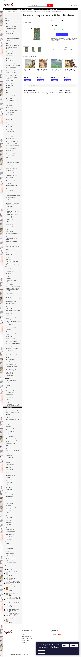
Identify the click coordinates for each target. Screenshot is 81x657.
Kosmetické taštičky (10, 389)
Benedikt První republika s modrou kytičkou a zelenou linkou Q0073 (13, 295)
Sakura (7, 94)
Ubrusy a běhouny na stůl (11, 433)
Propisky (8, 474)
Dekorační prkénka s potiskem (12, 450)
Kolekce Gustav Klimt (10, 69)
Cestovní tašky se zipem (11, 63)
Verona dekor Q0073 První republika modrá (11, 373)
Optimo (7, 345)
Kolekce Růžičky (9, 133)
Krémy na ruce (9, 505)
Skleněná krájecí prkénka (11, 216)
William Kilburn (9, 98)
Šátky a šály (8, 417)
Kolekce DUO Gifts (10, 82)
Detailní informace (55, 43)
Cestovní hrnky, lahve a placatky (13, 233)
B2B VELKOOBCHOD (9, 538)
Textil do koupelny (10, 428)
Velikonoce (8, 486)
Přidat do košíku (63, 34)
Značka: (28, 22)
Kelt (7, 326)
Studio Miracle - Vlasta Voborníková (11, 281)
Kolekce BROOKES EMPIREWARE (13, 110)
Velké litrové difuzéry (10, 519)
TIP (5, 565)
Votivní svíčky (9, 520)
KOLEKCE (7, 20)
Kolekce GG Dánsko (10, 155)
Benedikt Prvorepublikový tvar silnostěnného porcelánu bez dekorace (12, 289)
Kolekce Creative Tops (10, 147)
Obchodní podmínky (26, 636)
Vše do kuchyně (9, 226)
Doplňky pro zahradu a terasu (12, 453)
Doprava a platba (25, 640)
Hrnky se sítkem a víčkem (11, 243)
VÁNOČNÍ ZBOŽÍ (8, 536)
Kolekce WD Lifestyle (10, 30)
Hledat (50, 5)
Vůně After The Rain (10, 534)
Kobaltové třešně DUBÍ (11, 327)
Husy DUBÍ (8, 319)
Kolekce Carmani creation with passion (12, 24)
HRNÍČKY (7, 229)
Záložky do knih (9, 489)
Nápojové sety (9, 273)
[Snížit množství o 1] (55, 35)
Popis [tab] (25, 85)
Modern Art (8, 90)
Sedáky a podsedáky (10, 409)
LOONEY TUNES (9, 50)
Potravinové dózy (9, 206)
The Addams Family (10, 53)
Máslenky (8, 193)
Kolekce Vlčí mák (9, 136)
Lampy (7, 460)
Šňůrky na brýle (9, 421)
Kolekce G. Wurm (9, 107)
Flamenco (8, 315)
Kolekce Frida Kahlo (10, 80)
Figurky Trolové (9, 441)
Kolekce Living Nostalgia (11, 143)
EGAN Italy (8, 42)
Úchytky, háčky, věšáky (11, 480)
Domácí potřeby (9, 177)
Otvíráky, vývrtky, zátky (11, 197)
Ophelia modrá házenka (11, 338)
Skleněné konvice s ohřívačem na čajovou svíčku (13, 212)
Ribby (7, 357)
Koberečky (8, 387)
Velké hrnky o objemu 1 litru (12, 261)
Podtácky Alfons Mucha (11, 26)
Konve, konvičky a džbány (11, 185)
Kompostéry (8, 183)
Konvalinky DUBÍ (9, 329)
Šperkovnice (8, 422)
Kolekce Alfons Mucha (10, 70)
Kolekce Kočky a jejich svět (11, 122)
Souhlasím (74, 645)
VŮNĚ (6, 492)
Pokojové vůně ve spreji (11, 507)
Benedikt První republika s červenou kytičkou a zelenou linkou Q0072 (13, 299)
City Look (8, 157)
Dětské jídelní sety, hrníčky (11, 172)
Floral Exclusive (9, 85)
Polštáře (8, 402)
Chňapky (8, 385)
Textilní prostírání (10, 429)
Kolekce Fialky (9, 134)
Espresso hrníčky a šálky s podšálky (11, 239)
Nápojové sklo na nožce (11, 271)
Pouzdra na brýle (9, 407)
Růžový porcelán (9, 361)
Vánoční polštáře (9, 560)
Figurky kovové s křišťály (11, 440)
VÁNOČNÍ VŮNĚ (9, 548)
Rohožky (8, 414)
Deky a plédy (8, 382)
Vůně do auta (9, 527)
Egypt (7, 312)
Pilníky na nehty (9, 401)
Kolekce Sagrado (9, 117)
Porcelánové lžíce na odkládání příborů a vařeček (12, 204)
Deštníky (8, 383)
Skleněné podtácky (10, 217)
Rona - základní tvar (10, 359)
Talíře (7, 221)
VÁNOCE (6, 541)
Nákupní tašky (9, 62)
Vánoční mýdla (9, 517)
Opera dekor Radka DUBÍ (11, 341)
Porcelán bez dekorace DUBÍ (12, 348)
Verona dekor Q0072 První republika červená (11, 370)
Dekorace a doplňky (10, 447)
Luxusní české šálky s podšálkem (13, 333)
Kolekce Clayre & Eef (10, 109)
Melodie (7, 334)
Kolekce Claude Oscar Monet (12, 74)
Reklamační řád (25, 634)
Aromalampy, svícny (10, 443)
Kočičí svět (8, 89)
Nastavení (41, 652)
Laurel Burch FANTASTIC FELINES (11, 48)
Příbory (7, 209)
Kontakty (24, 632)
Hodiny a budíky (9, 457)
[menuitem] (5, 9)
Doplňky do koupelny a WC (12, 452)
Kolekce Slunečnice (10, 138)
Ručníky (8, 416)
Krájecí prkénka (9, 190)
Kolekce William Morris (11, 75)
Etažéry (7, 179)
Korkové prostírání (10, 188)
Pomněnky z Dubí (10, 346)
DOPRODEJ (7, 564)
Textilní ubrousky (10, 431)
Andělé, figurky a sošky (11, 438)
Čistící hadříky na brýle (11, 380)
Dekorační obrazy (10, 448)
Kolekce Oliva (9, 126)
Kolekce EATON (9, 114)
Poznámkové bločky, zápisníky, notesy (12, 471)
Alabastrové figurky (10, 436)
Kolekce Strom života (10, 121)
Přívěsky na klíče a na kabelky (12, 412)
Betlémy (7, 543)
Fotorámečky (9, 455)
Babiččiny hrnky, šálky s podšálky (13, 264)
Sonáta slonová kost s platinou (12, 362)
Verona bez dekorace (10, 368)
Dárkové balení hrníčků (11, 236)
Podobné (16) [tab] (32, 85)
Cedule (7, 445)
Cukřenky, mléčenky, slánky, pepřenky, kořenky (12, 166)
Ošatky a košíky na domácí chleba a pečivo (13, 199)
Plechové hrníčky (9, 256)
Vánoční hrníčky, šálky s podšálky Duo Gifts (13, 96)
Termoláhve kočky (10, 102)
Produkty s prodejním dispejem (12, 162)
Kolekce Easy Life (9, 33)
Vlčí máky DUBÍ (9, 375)
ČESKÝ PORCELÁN (9, 283)
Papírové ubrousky (10, 464)
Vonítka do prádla (10, 529)
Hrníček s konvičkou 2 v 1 (11, 251)
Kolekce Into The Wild (10, 129)
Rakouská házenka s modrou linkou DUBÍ (12, 355)
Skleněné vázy (9, 278)
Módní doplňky (9, 397)
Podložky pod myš (10, 466)
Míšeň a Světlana (9, 254)
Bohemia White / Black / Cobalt (12, 305)
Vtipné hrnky (9, 263)
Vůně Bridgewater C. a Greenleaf (13, 65)
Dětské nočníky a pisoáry (11, 175)
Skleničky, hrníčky (10, 276)
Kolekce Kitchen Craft (10, 31)
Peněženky (8, 399)
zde (38, 648)
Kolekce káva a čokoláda (11, 124)
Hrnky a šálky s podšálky (11, 241)
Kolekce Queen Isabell (10, 152)
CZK (69, 1)
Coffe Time (8, 103)
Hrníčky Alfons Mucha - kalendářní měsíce (13, 248)
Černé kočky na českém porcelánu (13, 310)
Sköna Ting (8, 160)
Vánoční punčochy (10, 551)
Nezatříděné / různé (10, 377)
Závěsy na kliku (9, 491)
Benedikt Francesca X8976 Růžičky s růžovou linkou (13, 292)
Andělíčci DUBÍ (9, 284)
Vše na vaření (9, 228)
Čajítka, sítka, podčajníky (11, 168)
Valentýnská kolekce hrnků (12, 100)
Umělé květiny (9, 482)
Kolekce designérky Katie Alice (12, 145)
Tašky (7, 424)
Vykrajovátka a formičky (11, 562)
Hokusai (8, 87)
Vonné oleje (8, 526)
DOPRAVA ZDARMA (9, 539)
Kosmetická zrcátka (10, 390)
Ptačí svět (8, 40)
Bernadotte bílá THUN (10, 303)
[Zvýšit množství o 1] (55, 34)
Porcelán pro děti (9, 350)
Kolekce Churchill (10, 112)
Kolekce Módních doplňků (11, 140)
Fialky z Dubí (9, 313)
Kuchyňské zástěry (10, 394)
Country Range (9, 308)
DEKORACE (7, 435)
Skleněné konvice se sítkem (12, 214)
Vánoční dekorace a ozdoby (12, 550)
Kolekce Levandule (10, 131)
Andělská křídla (9, 494)
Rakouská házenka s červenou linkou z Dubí (12, 352)
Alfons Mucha (9, 426)
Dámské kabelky (9, 60)
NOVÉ (6, 18)
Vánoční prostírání (10, 553)
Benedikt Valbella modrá (11, 301)
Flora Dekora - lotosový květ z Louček (12, 317)
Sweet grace (8, 510)
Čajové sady (8, 235)
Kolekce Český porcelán (11, 67)
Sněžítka (8, 477)
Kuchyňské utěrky (10, 392)
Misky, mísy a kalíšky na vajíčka (13, 195)
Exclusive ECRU (9, 83)
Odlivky (7, 275)
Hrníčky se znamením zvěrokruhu (13, 246)
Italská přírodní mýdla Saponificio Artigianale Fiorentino (13, 498)
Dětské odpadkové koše (11, 173)
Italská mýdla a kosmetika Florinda (11, 501)
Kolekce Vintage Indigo (11, 128)
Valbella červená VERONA (11, 366)
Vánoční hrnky (9, 257)
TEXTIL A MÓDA (8, 378)
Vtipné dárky (9, 487)
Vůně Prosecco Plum (10, 531)
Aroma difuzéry (9, 496)
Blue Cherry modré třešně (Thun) (13, 286)
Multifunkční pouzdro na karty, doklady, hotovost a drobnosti (12, 405)
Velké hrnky (8, 259)
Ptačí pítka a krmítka (10, 475)
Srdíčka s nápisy (9, 479)
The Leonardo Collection (11, 28)
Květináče (8, 459)
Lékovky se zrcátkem (10, 396)
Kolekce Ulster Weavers (11, 35)
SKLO (6, 266)
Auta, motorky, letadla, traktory (12, 22)
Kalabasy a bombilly (10, 252)
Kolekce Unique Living (11, 153)
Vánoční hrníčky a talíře (11, 558)
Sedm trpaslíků (9, 51)
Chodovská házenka (10, 324)
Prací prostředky (9, 508)
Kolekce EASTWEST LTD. (11, 115)
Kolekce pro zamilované (11, 148)
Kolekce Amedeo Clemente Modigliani (11, 78)
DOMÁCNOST (7, 164)
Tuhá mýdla (8, 514)
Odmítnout (65, 645)
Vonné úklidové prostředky (12, 533)
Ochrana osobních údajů (27, 638)
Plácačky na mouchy (10, 201)
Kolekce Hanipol (9, 119)
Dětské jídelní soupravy (11, 170)
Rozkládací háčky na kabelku (12, 410)
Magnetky (8, 462)
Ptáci (7, 92)
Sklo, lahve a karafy (10, 219)
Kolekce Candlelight (10, 150)
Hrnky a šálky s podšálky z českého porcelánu (13, 322)
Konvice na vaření (10, 187)
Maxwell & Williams (10, 159)
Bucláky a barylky (10, 231)
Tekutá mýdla (9, 515)
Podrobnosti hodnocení (66, 20)
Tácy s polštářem (9, 224)
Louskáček (8, 546)
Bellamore (8, 43)
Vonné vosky (8, 524)
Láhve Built (8, 192)
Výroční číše (8, 268)
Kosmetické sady (9, 503)
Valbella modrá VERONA (11, 364)
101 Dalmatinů (9, 55)
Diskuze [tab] (39, 85)
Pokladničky (8, 467)
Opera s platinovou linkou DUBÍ (13, 343)
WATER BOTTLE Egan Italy (12, 57)
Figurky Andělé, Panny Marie (12, 545)
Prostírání (8, 208)
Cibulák (7, 306)
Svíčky (7, 512)
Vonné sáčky (8, 522)
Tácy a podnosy (9, 223)
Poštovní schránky (10, 469)
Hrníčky (7, 244)
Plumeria (8, 58)
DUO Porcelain (9, 105)
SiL (6, 36)
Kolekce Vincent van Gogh (11, 72)
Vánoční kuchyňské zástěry (12, 557)
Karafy (7, 270)
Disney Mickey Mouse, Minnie (12, 45)
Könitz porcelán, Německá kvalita (13, 38)
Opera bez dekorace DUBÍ (11, 340)
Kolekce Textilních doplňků (12, 141)
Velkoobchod (24, 642)
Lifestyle (8, 331)
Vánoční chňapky (9, 555)
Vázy (7, 484)
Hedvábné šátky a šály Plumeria (13, 419)
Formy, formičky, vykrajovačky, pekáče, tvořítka (12, 181)
